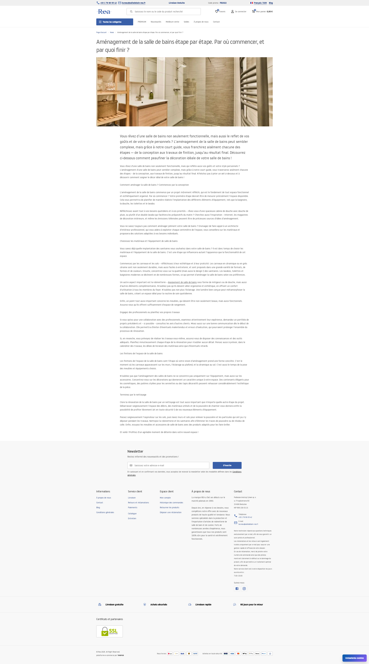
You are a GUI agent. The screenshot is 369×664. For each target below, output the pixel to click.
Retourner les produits (169, 507)
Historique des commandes (171, 502)
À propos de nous (201, 21)
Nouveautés (156, 21)
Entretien (132, 518)
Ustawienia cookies (354, 658)
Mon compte (165, 497)
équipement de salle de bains (182, 282)
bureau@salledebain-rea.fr (133, 2)
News (112, 32)
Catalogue (132, 513)
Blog (271, 2)
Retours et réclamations (138, 502)
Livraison (132, 497)
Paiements (132, 507)
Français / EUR (260, 2)
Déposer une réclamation (170, 512)
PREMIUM (142, 21)
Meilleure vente (172, 21)
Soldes (186, 21)
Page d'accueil (101, 32)
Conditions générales (105, 512)
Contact (216, 21)
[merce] (120, 655)
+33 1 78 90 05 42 (108, 2)
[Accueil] (104, 11)
